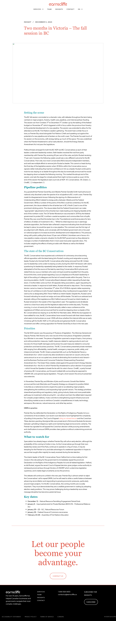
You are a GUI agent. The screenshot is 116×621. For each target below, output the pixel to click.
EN (79, 9)
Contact (70, 9)
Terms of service (47, 617)
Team (49, 9)
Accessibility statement (11, 617)
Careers (60, 617)
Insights (59, 9)
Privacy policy (31, 617)
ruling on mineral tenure (68, 418)
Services (37, 9)
